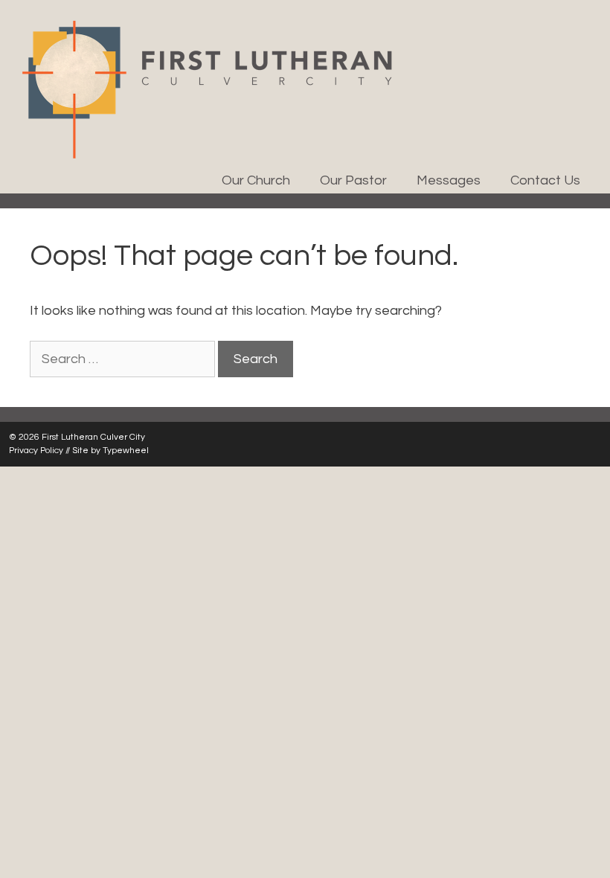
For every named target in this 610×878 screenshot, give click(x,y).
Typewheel (126, 450)
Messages (449, 180)
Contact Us (545, 180)
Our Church (256, 180)
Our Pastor (353, 180)
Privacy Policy (36, 450)
